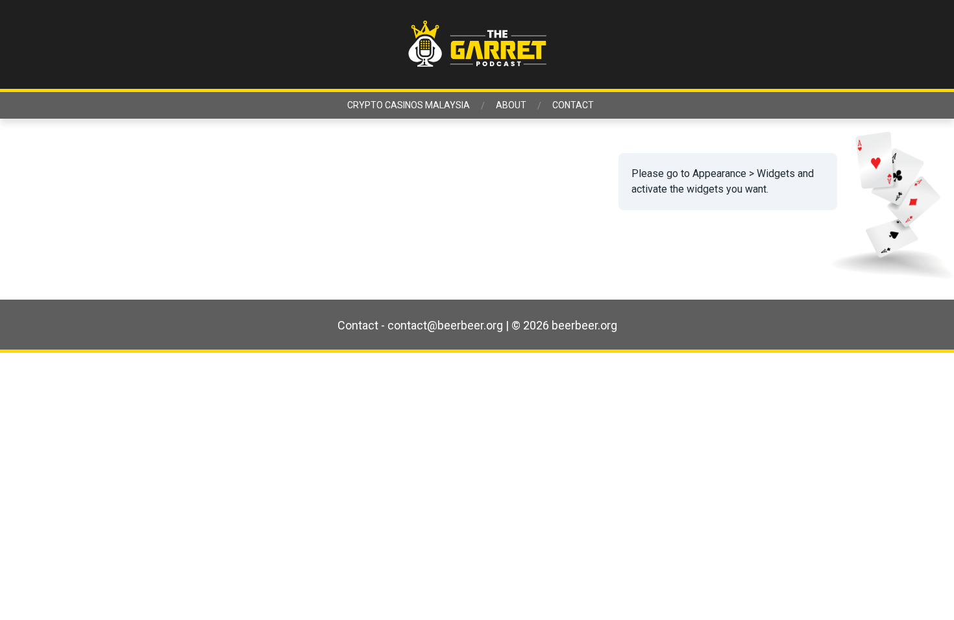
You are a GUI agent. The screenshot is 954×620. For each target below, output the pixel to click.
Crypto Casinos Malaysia (408, 105)
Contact (573, 105)
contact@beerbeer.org (445, 325)
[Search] (848, 44)
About (511, 105)
